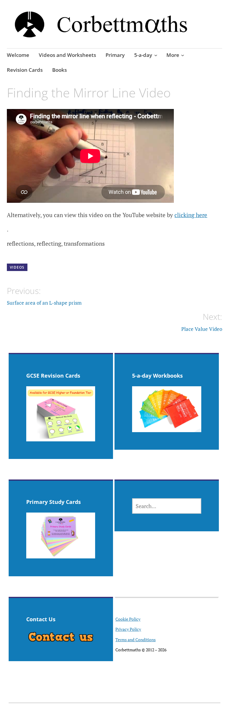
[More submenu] (182, 54)
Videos (17, 267)
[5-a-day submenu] (155, 54)
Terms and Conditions (135, 639)
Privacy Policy (128, 629)
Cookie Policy (127, 619)
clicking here (190, 215)
